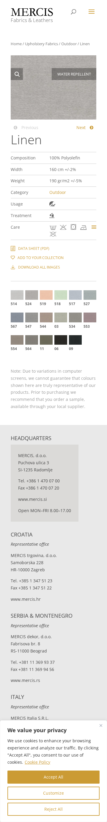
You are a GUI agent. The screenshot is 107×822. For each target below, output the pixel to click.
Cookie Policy (37, 762)
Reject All (53, 809)
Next (81, 127)
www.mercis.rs (25, 680)
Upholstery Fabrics (41, 43)
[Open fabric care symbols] (94, 227)
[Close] (100, 725)
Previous (29, 127)
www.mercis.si (32, 499)
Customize (53, 793)
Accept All (53, 777)
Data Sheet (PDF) (33, 248)
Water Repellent (51, 215)
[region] (53, 771)
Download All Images (39, 267)
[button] (17, 74)
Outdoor (69, 43)
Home (16, 43)
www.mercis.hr (26, 599)
